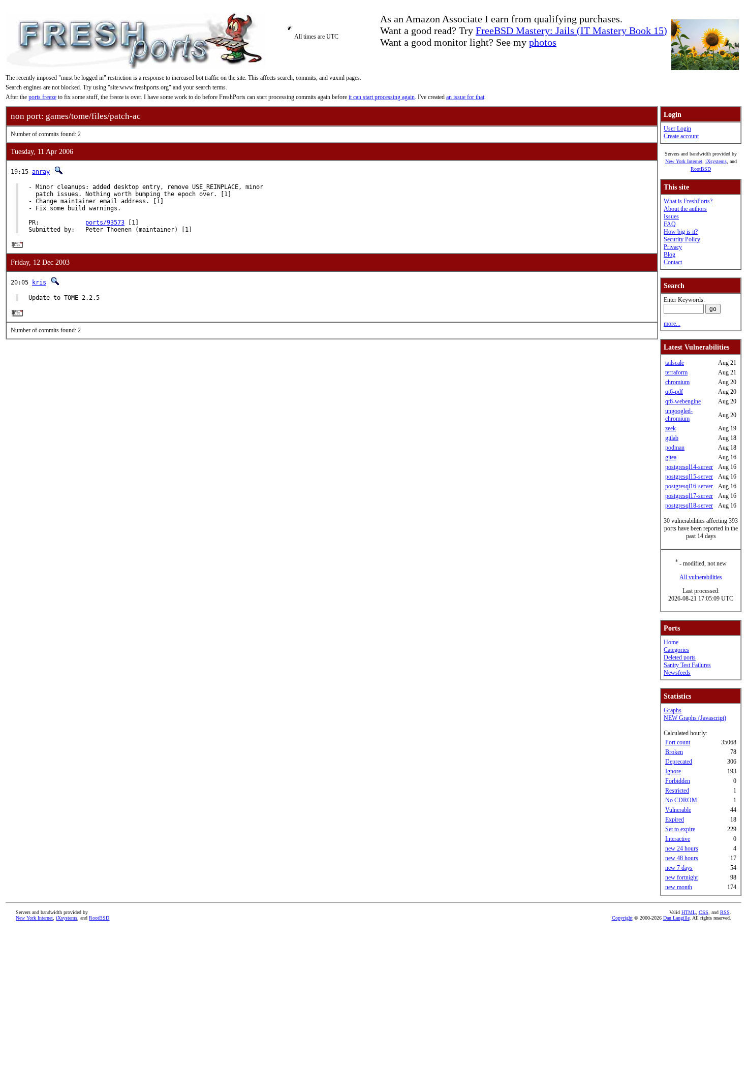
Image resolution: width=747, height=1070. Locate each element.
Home (671, 642)
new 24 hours (681, 848)
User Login (677, 128)
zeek (670, 428)
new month (678, 887)
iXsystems (716, 161)
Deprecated (678, 761)
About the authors (685, 208)
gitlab (671, 438)
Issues (671, 216)
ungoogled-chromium (679, 414)
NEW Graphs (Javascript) (695, 717)
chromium (677, 382)
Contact (673, 262)
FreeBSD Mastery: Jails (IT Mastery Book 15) (571, 30)
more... (672, 323)
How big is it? (681, 231)
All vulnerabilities (700, 577)
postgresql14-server (689, 466)
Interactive (677, 838)
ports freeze (42, 97)
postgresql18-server (689, 505)
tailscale (674, 362)
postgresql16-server (689, 486)
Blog (669, 254)
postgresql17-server (689, 495)
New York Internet (683, 161)
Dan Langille (676, 918)
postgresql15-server (689, 476)
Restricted (677, 790)
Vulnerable (678, 809)
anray (41, 171)
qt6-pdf (674, 391)
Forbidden (677, 780)
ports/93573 (104, 222)
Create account (681, 136)
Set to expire (680, 829)
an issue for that (465, 97)
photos (542, 42)
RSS (725, 912)
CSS (703, 912)
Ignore (673, 771)
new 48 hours (681, 858)
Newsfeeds (677, 672)
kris (39, 282)
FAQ (670, 224)
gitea (670, 457)
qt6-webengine (683, 401)
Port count (677, 742)
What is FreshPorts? (688, 201)
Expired (674, 819)
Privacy (673, 246)
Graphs (672, 710)
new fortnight (681, 877)
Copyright (622, 918)
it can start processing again (382, 97)
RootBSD (701, 169)
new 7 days (679, 867)
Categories (676, 649)
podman (674, 447)
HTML (688, 912)
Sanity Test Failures (687, 665)
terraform (676, 372)
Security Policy (682, 239)
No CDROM (681, 800)
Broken (674, 752)
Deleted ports (680, 657)
